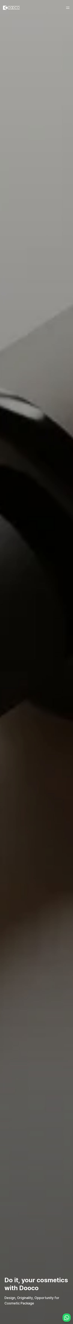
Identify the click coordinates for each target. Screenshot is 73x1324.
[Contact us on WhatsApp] (67, 1317)
